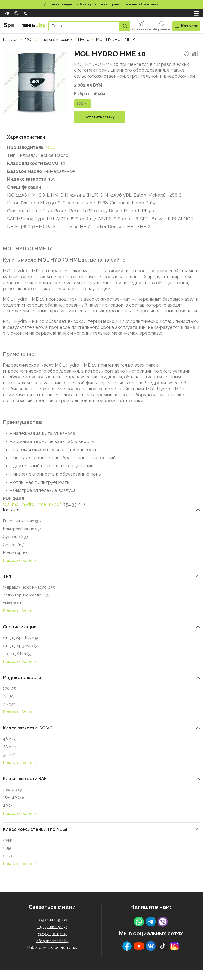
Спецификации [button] (20, 626)
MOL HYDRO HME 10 (116, 39)
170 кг (82, 103)
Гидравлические (56, 39)
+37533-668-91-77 (52, 927)
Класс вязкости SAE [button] (25, 778)
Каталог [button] (12, 509)
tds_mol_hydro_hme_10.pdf (32, 504)
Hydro (83, 39)
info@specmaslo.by (52, 941)
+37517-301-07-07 (52, 934)
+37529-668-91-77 (52, 920)
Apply (125, 26)
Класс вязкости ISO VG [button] (28, 727)
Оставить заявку (99, 117)
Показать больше (19, 560)
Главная (10, 39)
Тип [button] (7, 576)
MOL (29, 39)
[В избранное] (186, 53)
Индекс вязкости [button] (22, 677)
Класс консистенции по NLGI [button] (35, 829)
